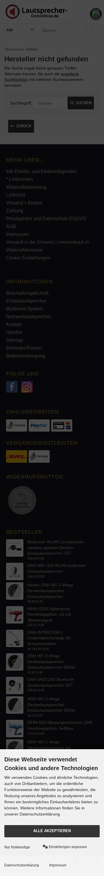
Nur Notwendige (17, 847)
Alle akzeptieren (52, 831)
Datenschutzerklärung (21, 865)
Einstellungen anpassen (67, 847)
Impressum (57, 865)
